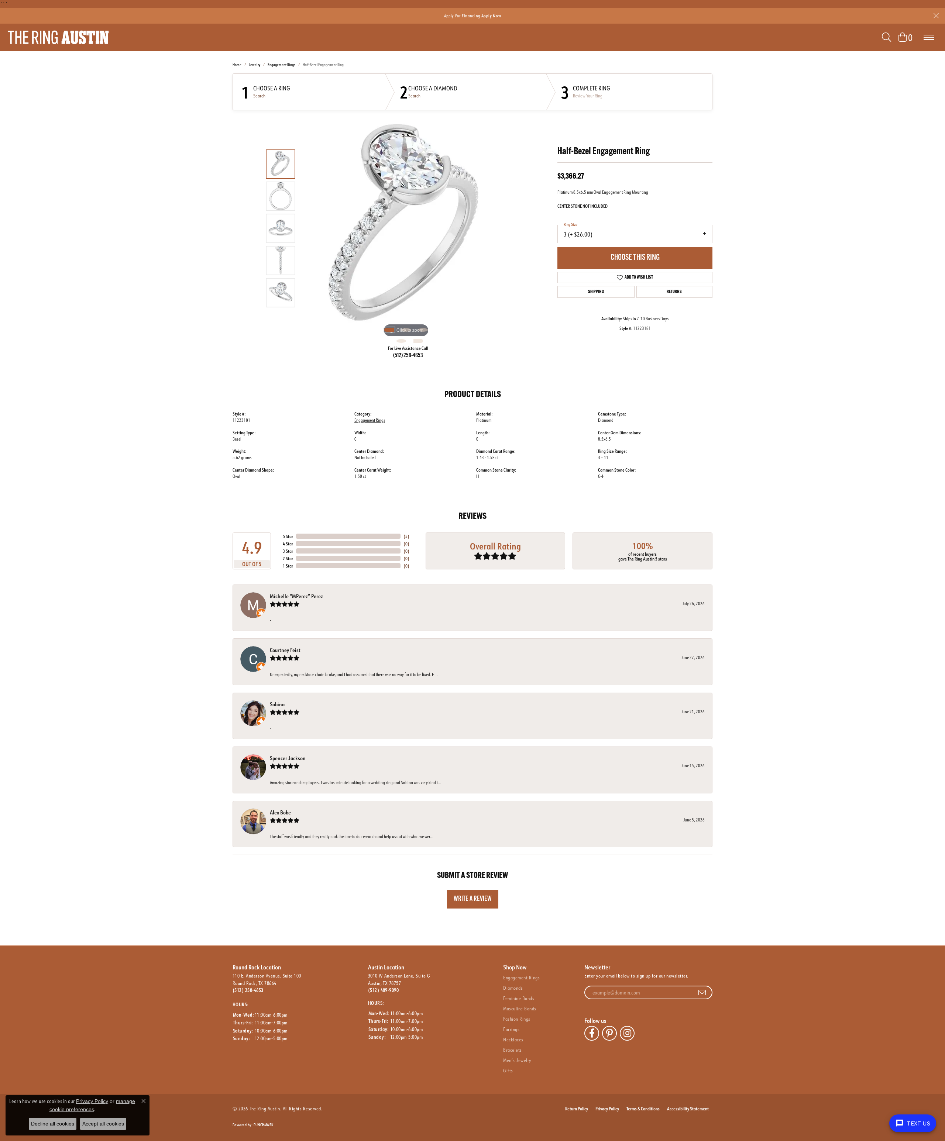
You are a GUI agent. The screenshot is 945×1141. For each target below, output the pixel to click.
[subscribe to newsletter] (702, 992)
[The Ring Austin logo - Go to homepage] (58, 37)
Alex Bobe (280, 812)
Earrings (511, 1029)
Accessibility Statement (688, 1108)
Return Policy (576, 1108)
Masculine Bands (519, 1008)
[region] (406, 228)
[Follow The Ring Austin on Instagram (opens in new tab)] (627, 1033)
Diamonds (513, 988)
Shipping (596, 292)
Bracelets (512, 1050)
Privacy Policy (607, 1108)
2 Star (288, 558)
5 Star (288, 536)
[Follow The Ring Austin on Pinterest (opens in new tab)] (609, 1033)
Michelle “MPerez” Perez (296, 596)
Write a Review (473, 899)
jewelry (254, 64)
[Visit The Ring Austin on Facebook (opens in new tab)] (591, 1033)
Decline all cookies (52, 1124)
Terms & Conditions (643, 1108)
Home (237, 64)
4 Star (288, 544)
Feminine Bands (518, 998)
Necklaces (513, 1039)
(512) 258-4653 (408, 356)
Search (259, 96)
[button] (886, 37)
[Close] (936, 15)
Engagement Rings (281, 64)
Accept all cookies (103, 1124)
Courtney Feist (285, 650)
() (406, 536)
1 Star (288, 566)
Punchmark (263, 1125)
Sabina (277, 704)
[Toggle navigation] (928, 37)
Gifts (508, 1070)
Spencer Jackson (288, 758)
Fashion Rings (516, 1019)
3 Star (288, 551)
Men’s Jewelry (517, 1060)
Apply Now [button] (491, 15)
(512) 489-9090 (383, 990)
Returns (674, 292)
